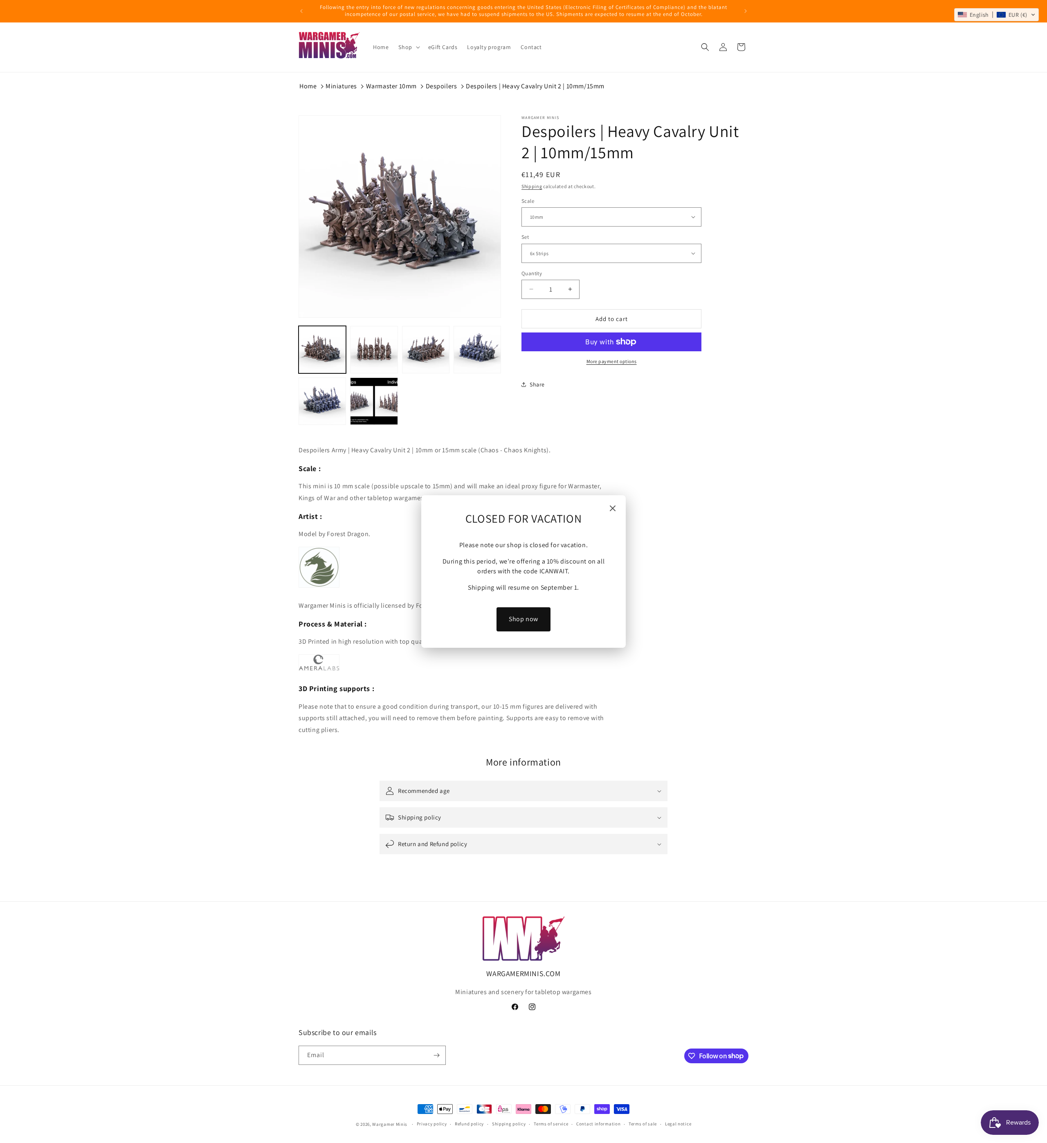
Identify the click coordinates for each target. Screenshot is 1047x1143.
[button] (996, 14)
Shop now (523, 619)
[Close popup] (613, 508)
